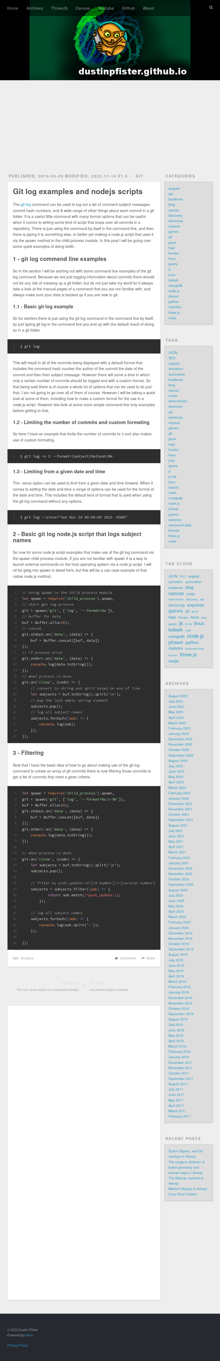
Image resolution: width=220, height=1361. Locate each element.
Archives (35, 8)
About (148, 8)
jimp (171, 460)
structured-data (179, 525)
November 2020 (180, 873)
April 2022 (176, 782)
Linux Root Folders (182, 1194)
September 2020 (180, 884)
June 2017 (176, 1094)
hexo (172, 258)
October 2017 (178, 1073)
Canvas (83, 8)
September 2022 (180, 755)
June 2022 (176, 771)
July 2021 (175, 830)
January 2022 (178, 798)
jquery (173, 264)
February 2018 (179, 1051)
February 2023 (179, 728)
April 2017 (176, 1105)
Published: (36, 176)
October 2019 (178, 943)
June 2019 (176, 965)
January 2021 (178, 863)
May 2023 (175, 712)
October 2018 (178, 1008)
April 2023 (176, 717)
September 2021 (180, 819)
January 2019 (178, 992)
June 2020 (176, 900)
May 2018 (175, 1035)
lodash (173, 280)
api (170, 193)
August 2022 (178, 760)
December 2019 (180, 933)
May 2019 (175, 970)
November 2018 (180, 1003)
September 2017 (180, 1078)
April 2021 (176, 846)
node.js (28, 958)
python (173, 301)
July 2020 (175, 895)
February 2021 (179, 857)
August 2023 (178, 696)
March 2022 (177, 787)
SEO (171, 358)
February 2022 (179, 793)
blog (171, 204)
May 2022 (175, 776)
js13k (172, 476)
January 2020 (178, 927)
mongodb (175, 285)
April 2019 (176, 976)
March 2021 (177, 852)
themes (173, 530)
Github (128, 8)
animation (175, 368)
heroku (173, 253)
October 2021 (178, 814)
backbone (175, 199)
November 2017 (180, 1068)
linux (171, 274)
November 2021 (180, 809)
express (174, 226)
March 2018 (177, 1046)
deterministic (178, 401)
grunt (172, 242)
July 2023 (175, 701)
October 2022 (178, 749)
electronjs (175, 220)
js (169, 269)
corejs (172, 395)
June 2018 (176, 1030)
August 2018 (178, 1019)
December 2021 (180, 803)
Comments (128, 958)
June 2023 (176, 706)
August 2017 (178, 1084)
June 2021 (176, 836)
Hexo (29, 1335)
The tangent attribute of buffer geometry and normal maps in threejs (186, 1167)
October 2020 (178, 879)
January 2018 (178, 1057)
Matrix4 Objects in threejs (187, 1188)
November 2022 (180, 744)
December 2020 (180, 868)
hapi (171, 247)
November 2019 (180, 938)
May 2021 (175, 841)
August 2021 (178, 825)
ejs (170, 412)
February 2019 (179, 987)
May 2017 (175, 1100)
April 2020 (176, 911)
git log (26, 204)
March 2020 (177, 916)
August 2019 (178, 954)
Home (13, 8)
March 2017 (177, 1111)
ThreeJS (59, 8)
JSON (172, 352)
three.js (174, 312)
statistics (175, 307)
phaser (173, 296)
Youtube (106, 8)
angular (174, 188)
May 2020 (175, 906)
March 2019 (177, 981)
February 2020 (179, 922)
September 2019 (180, 949)
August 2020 (178, 890)
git (139, 176)
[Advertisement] (110, 120)
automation (176, 374)
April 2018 (176, 1041)
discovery (175, 215)
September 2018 (180, 1014)
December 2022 (180, 739)
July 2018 (175, 1024)
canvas (173, 210)
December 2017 (180, 1062)
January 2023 (178, 733)
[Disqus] (84, 1083)
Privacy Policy (17, 1345)
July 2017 (175, 1089)
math (172, 492)
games (173, 231)
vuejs (172, 318)
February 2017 (179, 1116)
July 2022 (175, 766)
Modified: (90, 176)
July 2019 (175, 960)
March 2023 (177, 723)
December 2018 (180, 997)
